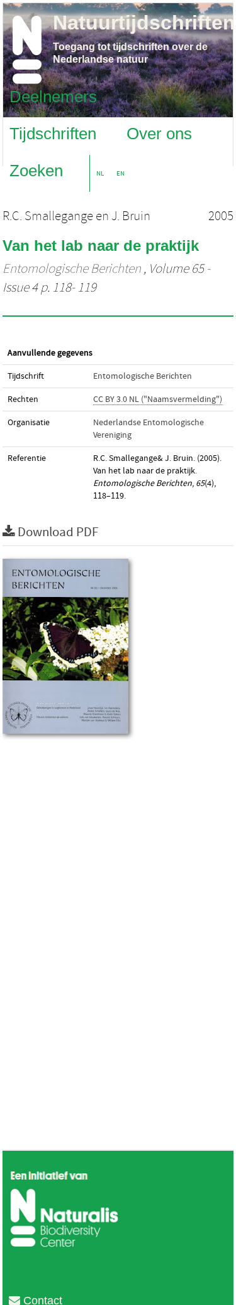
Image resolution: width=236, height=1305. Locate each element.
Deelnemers (53, 96)
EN (120, 173)
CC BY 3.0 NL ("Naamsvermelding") (157, 399)
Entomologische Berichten (72, 269)
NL (100, 173)
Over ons (159, 133)
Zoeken (36, 170)
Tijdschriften (52, 133)
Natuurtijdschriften (144, 22)
